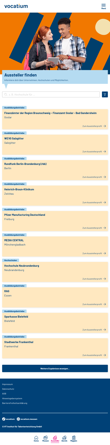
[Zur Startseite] (22, 6)
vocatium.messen (29, 419)
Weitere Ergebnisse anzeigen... (55, 368)
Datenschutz (8, 389)
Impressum (7, 384)
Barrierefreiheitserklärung (14, 403)
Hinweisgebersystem (12, 398)
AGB (4, 393)
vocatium (10, 419)
